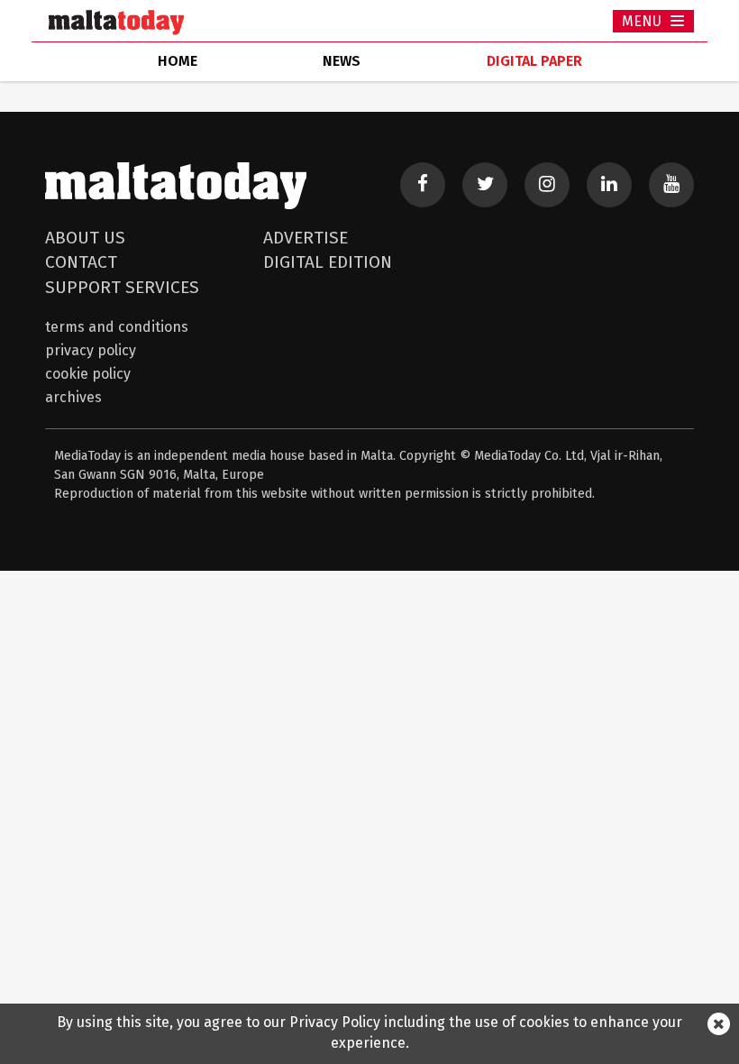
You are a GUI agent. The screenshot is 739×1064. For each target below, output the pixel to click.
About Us (85, 237)
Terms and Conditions (116, 326)
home (177, 60)
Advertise (305, 237)
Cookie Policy (88, 373)
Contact (81, 262)
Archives (73, 397)
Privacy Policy (90, 350)
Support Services (122, 287)
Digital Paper (534, 60)
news (341, 60)
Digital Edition (327, 262)
